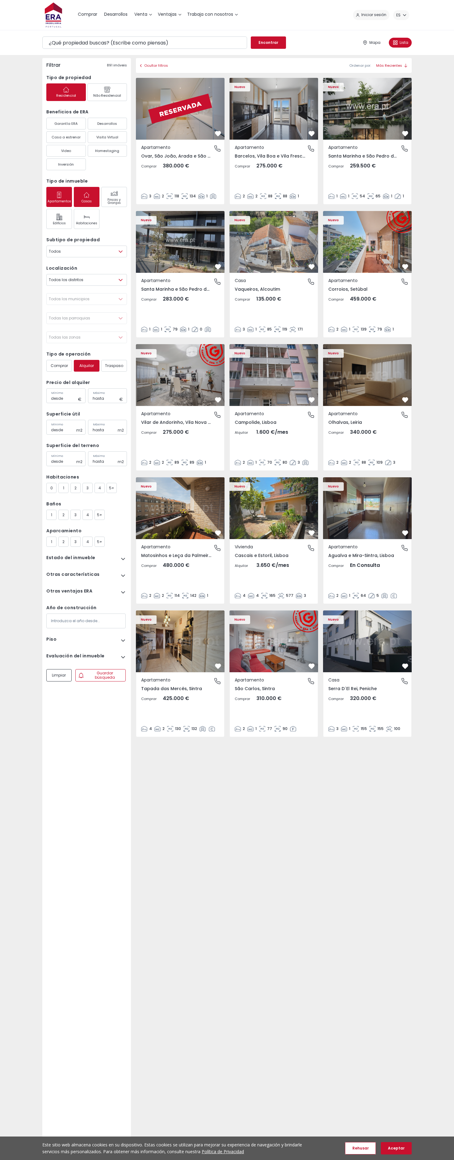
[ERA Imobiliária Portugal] (53, 14)
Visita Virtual (107, 137)
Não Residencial (107, 95)
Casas (87, 201)
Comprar (59, 365)
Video (66, 150)
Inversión (66, 164)
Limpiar (59, 675)
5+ (111, 488)
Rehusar (360, 1148)
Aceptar (396, 1148)
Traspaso (114, 365)
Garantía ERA (66, 123)
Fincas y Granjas (114, 201)
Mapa (374, 42)
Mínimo (57, 393)
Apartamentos (59, 201)
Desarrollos (107, 123)
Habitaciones (86, 223)
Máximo (99, 393)
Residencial (66, 95)
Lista (404, 42)
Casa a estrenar (66, 137)
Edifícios (59, 223)
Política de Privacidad (223, 1151)
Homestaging (107, 150)
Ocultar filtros (156, 65)
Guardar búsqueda (105, 675)
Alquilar (86, 365)
